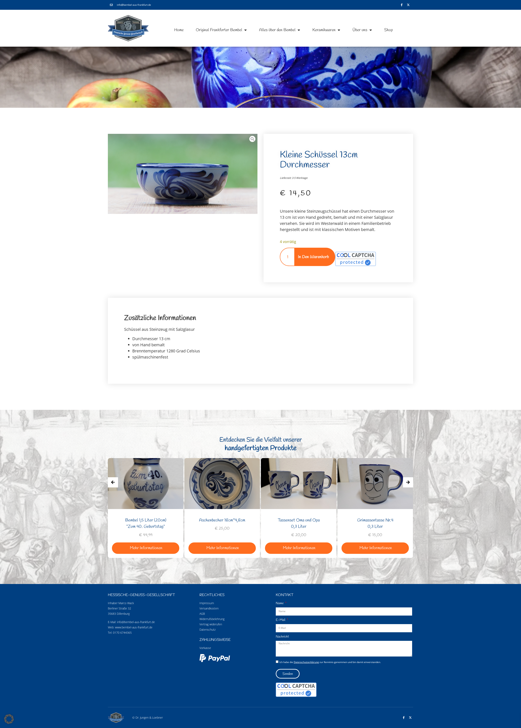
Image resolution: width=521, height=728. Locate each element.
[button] (9, 719)
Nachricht (282, 637)
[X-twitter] (408, 5)
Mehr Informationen (146, 548)
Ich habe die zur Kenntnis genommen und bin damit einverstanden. (330, 662)
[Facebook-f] (401, 5)
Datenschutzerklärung (306, 662)
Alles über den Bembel (277, 30)
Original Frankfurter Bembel (219, 30)
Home (179, 30)
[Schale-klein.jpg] (182, 174)
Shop (388, 30)
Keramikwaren (324, 30)
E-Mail (281, 620)
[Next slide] (408, 482)
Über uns (359, 30)
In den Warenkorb (313, 257)
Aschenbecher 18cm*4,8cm (146, 520)
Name (280, 603)
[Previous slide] (113, 482)
